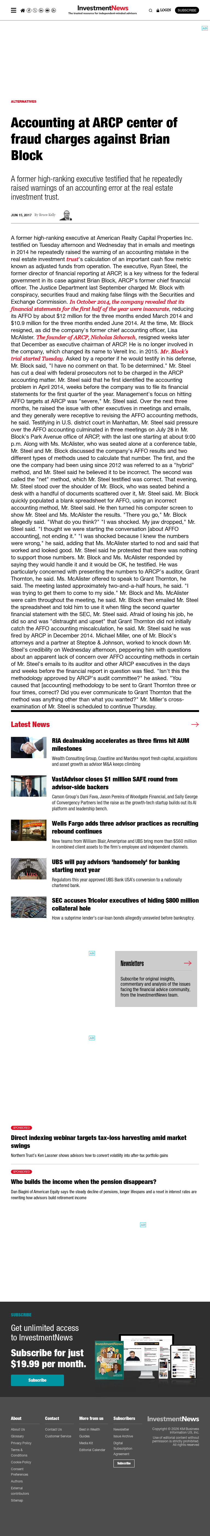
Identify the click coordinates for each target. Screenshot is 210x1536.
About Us (18, 1429)
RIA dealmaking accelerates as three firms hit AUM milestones (120, 744)
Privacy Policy (21, 1443)
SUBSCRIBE (187, 10)
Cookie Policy (21, 1462)
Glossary (17, 1436)
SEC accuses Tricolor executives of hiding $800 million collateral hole (125, 904)
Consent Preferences (19, 1471)
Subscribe (37, 1380)
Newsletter (121, 1429)
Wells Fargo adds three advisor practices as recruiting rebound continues (125, 827)
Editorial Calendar (92, 1450)
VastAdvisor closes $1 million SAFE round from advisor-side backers (115, 783)
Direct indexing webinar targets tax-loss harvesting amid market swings (98, 1142)
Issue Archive (123, 1436)
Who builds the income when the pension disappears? (83, 1182)
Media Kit (86, 1443)
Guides (84, 1436)
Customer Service (58, 1436)
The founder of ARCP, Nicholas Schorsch (85, 337)
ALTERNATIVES (23, 101)
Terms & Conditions (19, 1452)
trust (72, 259)
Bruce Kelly (47, 215)
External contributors (20, 1491)
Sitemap (17, 1500)
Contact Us (53, 1429)
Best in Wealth (89, 1429)
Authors (17, 1481)
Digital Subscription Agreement (122, 1448)
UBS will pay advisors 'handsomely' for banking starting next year (116, 866)
